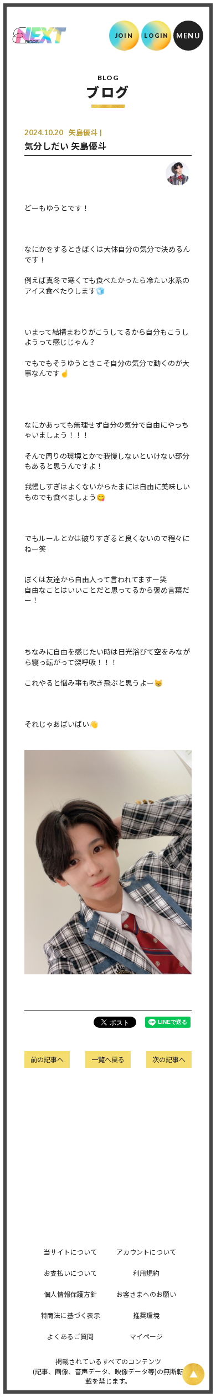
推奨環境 (146, 1315)
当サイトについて (70, 1251)
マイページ (146, 1336)
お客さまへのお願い (146, 1294)
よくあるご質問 (70, 1336)
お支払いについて (70, 1272)
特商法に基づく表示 (70, 1315)
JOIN (123, 35)
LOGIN (156, 35)
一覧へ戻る (108, 1059)
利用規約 (146, 1272)
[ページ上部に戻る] (193, 1374)
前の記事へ (47, 1059)
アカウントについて (146, 1251)
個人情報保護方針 (70, 1294)
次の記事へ (169, 1059)
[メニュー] (188, 36)
